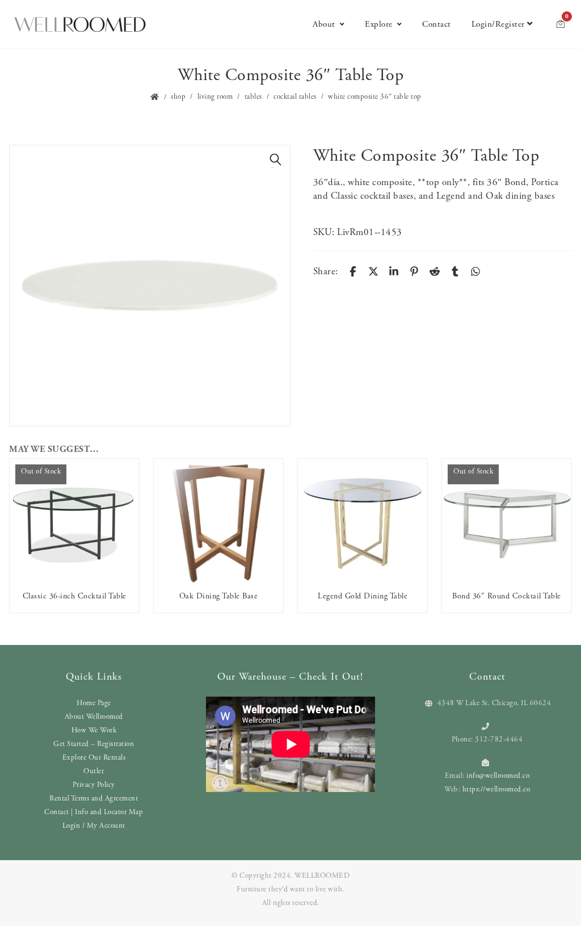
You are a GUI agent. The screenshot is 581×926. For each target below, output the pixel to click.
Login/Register (498, 24)
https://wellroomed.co (496, 789)
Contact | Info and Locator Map (93, 812)
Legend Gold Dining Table (362, 596)
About (324, 24)
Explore (379, 24)
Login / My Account (93, 826)
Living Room (215, 97)
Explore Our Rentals (94, 757)
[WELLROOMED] (80, 23)
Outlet (93, 771)
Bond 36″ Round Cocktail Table (506, 596)
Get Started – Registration (93, 744)
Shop (178, 97)
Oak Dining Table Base (218, 596)
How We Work (94, 730)
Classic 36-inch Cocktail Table (75, 596)
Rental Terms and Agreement (93, 798)
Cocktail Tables (295, 97)
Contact (436, 24)
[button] (275, 159)
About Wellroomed (94, 717)
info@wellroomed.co (497, 776)
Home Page (94, 703)
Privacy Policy (94, 785)
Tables (253, 97)
